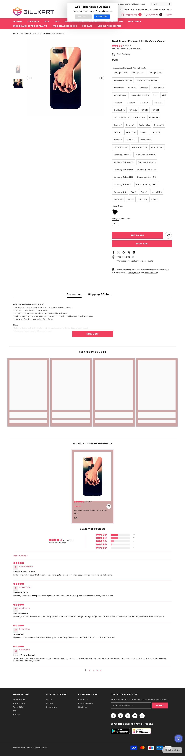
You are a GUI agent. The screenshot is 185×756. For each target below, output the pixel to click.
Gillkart (77, 506)
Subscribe (101, 17)
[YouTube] (134, 715)
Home (15, 33)
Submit (160, 705)
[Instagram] (120, 715)
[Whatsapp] (134, 252)
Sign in (169, 15)
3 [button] (93, 670)
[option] (65, 78)
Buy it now (142, 243)
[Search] (161, 4)
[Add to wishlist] (168, 235)
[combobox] (159, 4)
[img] (18, 563)
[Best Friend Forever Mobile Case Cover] (92, 476)
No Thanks (83, 17)
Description (74, 294)
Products (25, 33)
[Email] (129, 252)
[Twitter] (118, 252)
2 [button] (89, 670)
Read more (92, 334)
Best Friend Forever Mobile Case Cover (90, 512)
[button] (29, 78)
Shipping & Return (99, 294)
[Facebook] (113, 252)
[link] (28, 416)
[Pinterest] (123, 252)
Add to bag (137, 235)
